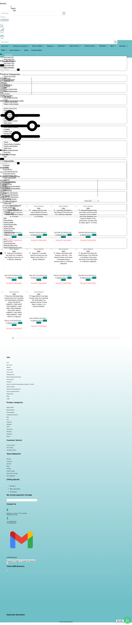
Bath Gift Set (8, 169)
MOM (3, 50)
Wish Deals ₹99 (8, 57)
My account (9, 365)
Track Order (9, 369)
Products (9, 468)
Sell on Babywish (11, 476)
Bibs (5, 156)
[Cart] (2, 31)
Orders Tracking (10, 386)
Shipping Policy (10, 374)
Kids (8, 417)
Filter (2, 65)
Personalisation (14, 50)
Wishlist (8, 367)
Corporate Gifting (36, 50)
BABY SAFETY (75, 46)
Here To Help (10, 447)
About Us (9, 459)
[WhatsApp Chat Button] (127, 620)
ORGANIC (122, 46)
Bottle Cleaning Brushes (11, 150)
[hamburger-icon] (1, 54)
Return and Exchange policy (13, 389)
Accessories (10, 429)
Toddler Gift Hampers (10, 201)
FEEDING (102, 46)
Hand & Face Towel (9, 76)
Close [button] (3, 150)
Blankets (7, 165)
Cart (8, 362)
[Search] (18, 70)
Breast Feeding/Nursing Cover (13, 247)
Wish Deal (4, 46)
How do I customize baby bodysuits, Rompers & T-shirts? (20, 384)
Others (8, 436)
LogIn (8, 398)
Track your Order (11, 445)
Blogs (8, 466)
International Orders (11, 450)
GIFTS (112, 46)
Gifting (26, 50)
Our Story (9, 463)
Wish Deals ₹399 (9, 63)
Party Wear (9, 434)
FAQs (8, 396)
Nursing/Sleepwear (9, 243)
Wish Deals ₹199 (9, 59)
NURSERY (61, 46)
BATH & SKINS (37, 46)
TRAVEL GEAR (89, 46)
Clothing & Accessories (20, 46)
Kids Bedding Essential (11, 97)
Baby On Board (10, 410)
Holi (8, 419)
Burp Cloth (7, 152)
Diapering (50, 46)
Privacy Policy (10, 379)
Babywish (3, 3)
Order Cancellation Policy (13, 391)
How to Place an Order (12, 473)
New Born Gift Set (9, 173)
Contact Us (9, 461)
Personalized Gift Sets (11, 171)
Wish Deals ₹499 (9, 65)
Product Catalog (11, 471)
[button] (5, 46)
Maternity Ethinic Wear (10, 245)
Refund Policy (10, 394)
